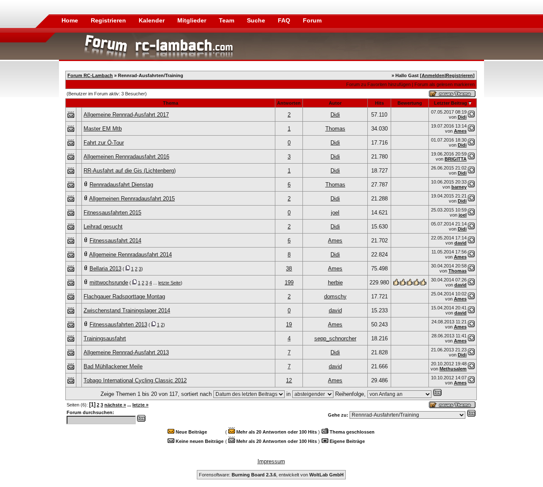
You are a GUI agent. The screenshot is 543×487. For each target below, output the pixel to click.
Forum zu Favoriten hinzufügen (378, 84)
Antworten (289, 103)
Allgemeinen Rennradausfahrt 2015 (132, 198)
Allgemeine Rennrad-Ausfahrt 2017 (126, 114)
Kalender (152, 20)
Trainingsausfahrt (105, 338)
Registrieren (109, 20)
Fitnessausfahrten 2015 (112, 212)
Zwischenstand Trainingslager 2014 (127, 310)
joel (335, 212)
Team (227, 20)
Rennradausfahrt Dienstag (121, 184)
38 (289, 268)
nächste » (115, 404)
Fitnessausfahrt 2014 (115, 240)
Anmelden (433, 75)
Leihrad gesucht (103, 226)
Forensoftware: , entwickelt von (271, 474)
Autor (335, 103)
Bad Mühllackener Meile (113, 366)
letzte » (140, 404)
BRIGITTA (456, 158)
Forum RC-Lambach (90, 75)
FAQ (285, 20)
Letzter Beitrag (450, 103)
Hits (379, 103)
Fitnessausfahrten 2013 (118, 324)
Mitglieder (192, 20)
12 (289, 380)
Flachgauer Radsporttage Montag (124, 296)
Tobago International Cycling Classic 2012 (135, 380)
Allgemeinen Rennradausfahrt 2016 (126, 156)
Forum (312, 20)
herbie (335, 282)
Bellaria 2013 (105, 268)
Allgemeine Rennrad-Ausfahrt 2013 (126, 352)
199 (289, 282)
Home (70, 20)
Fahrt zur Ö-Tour (104, 142)
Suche (257, 20)
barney (459, 186)
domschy (335, 296)
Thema (170, 103)
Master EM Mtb (103, 128)
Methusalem (453, 368)
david (460, 242)
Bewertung (409, 103)
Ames (460, 131)
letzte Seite (169, 282)
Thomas (335, 128)
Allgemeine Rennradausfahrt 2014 (130, 254)
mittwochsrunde (109, 282)
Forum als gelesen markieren (444, 84)
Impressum (271, 461)
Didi (335, 114)
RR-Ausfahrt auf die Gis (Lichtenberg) (130, 170)
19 (289, 324)
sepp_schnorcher (335, 338)
